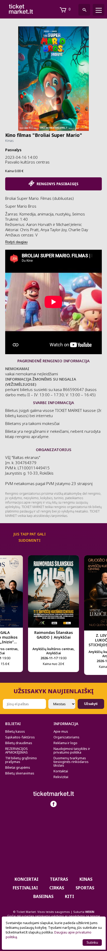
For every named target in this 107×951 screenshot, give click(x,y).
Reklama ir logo (65, 742)
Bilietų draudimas (18, 742)
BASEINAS (43, 896)
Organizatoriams (66, 737)
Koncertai (26, 879)
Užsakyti (91, 704)
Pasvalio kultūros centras (27, 162)
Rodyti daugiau (16, 242)
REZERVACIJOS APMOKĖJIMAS (16, 750)
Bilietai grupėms (17, 767)
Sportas (85, 888)
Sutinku (92, 942)
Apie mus (61, 731)
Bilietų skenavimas (19, 773)
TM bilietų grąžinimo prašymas (21, 760)
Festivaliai (25, 888)
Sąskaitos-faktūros (20, 737)
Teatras (59, 879)
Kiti (69, 896)
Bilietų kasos (15, 731)
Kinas (9, 140)
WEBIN (89, 912)
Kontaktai (61, 771)
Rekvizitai (61, 776)
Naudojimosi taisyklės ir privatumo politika (72, 750)
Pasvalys (13, 149)
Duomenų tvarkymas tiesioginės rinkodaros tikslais (71, 762)
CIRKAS (56, 888)
